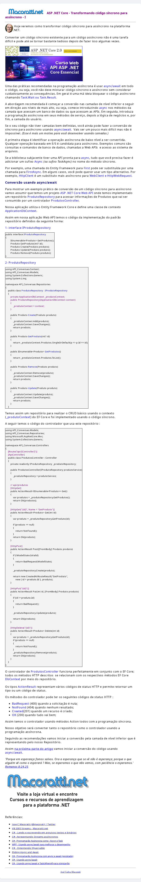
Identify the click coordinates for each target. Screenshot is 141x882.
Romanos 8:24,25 (16, 767)
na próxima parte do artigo (33, 749)
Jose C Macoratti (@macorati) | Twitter (34, 824)
